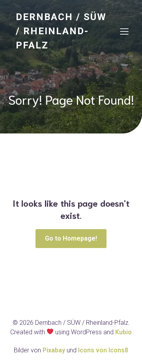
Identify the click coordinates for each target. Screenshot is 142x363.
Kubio (123, 332)
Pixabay (55, 350)
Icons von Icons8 (103, 350)
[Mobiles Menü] (124, 31)
